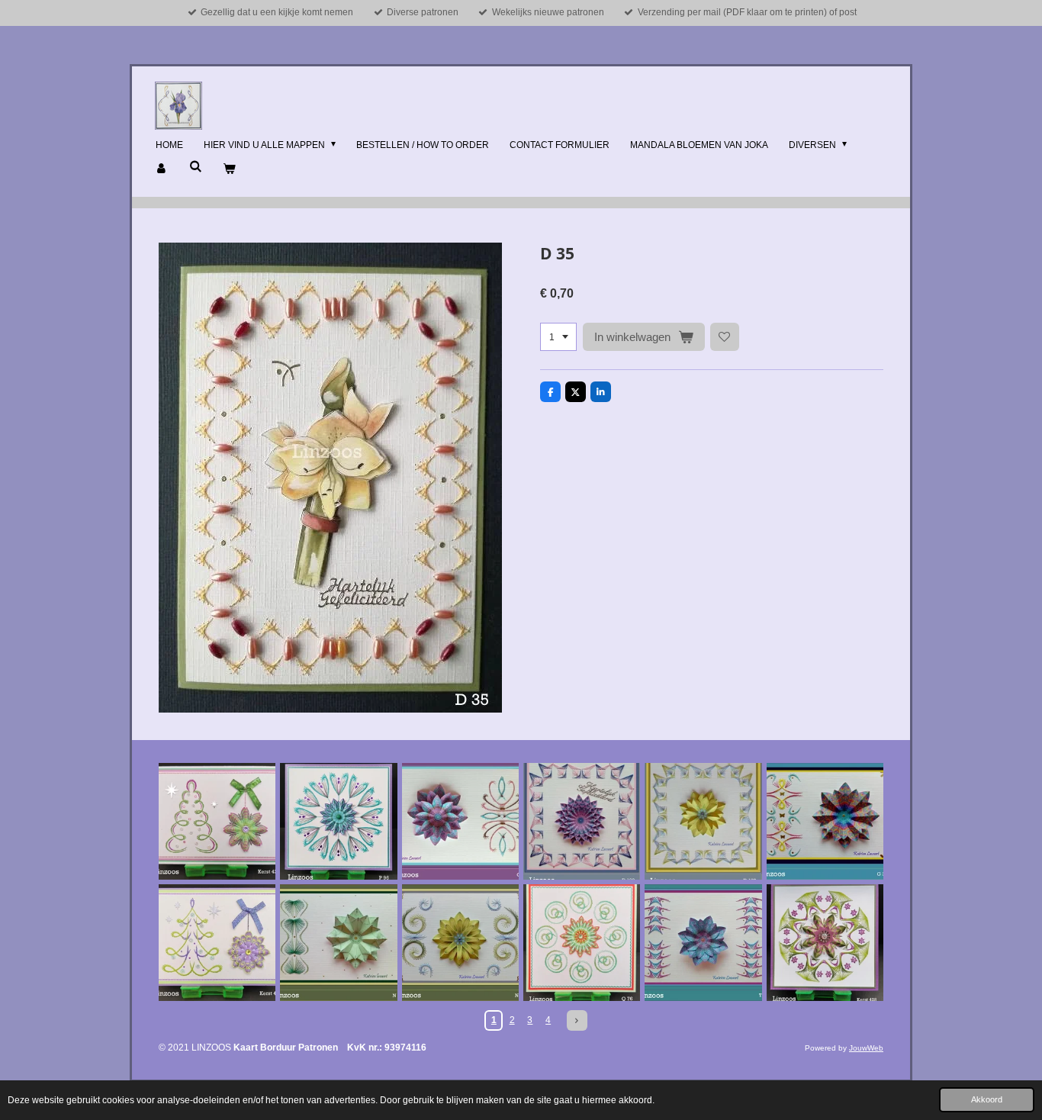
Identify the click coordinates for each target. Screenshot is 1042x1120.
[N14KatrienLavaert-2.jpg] (338, 942)
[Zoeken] (196, 166)
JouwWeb (866, 1048)
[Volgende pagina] (577, 1020)
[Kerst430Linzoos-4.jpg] (217, 942)
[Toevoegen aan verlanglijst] (724, 337)
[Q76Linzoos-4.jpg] (581, 942)
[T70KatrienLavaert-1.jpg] (703, 942)
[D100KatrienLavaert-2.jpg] (703, 821)
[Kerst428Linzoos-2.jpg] (825, 942)
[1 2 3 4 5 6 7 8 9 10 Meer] (558, 337)
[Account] (162, 169)
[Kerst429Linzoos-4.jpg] (217, 821)
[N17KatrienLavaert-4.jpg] (460, 942)
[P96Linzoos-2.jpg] (338, 821)
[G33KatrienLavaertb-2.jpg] (825, 821)
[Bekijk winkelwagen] (229, 169)
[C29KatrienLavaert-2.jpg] (460, 821)
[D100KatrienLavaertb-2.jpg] (581, 821)
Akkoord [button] (986, 1099)
